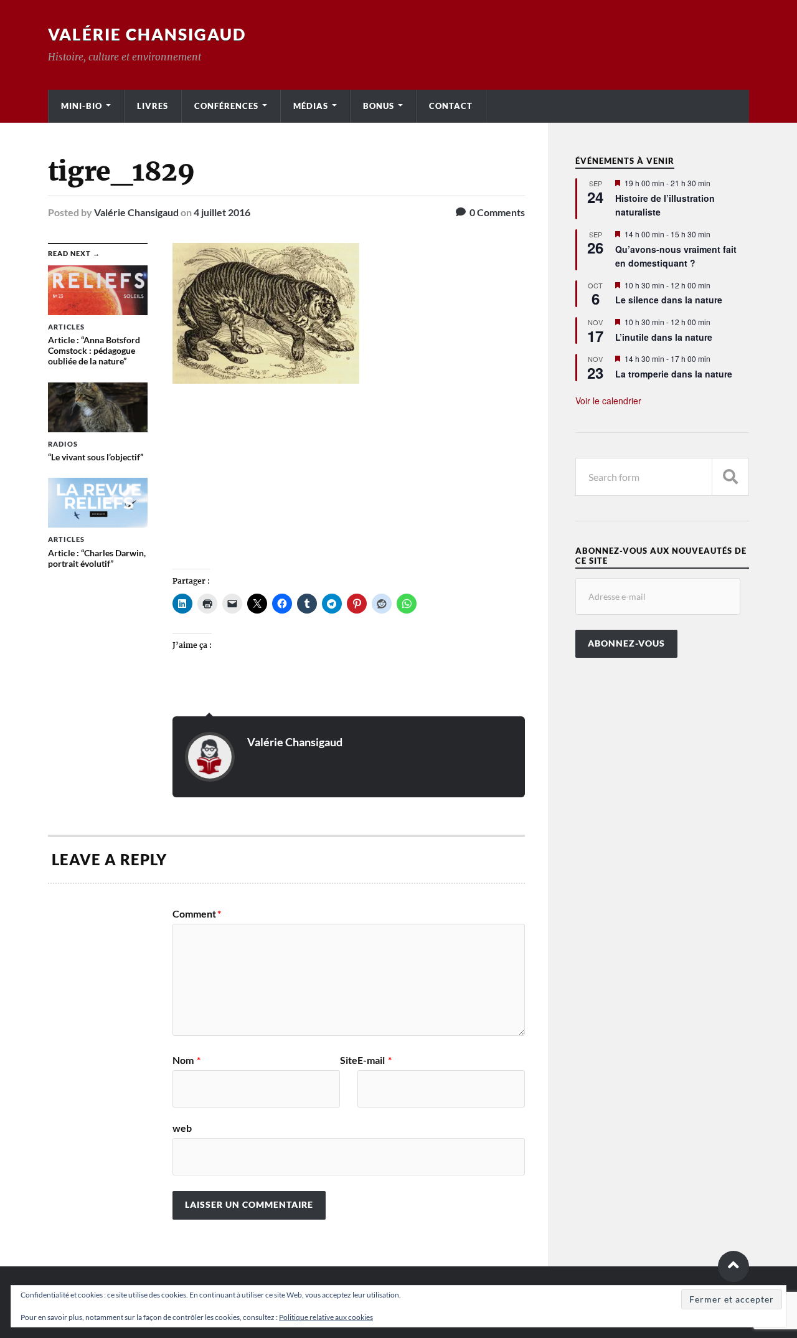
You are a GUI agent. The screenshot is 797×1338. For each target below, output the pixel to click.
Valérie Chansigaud (147, 34)
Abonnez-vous (626, 643)
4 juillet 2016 (222, 212)
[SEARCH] (730, 477)
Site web (264, 1094)
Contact (451, 106)
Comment (196, 914)
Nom (186, 1060)
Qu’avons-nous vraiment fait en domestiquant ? (676, 256)
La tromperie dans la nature (673, 374)
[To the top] (733, 1266)
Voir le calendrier (608, 400)
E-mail (374, 1060)
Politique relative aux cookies (326, 1317)
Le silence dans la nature (668, 299)
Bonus (378, 106)
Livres (152, 106)
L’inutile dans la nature (663, 337)
